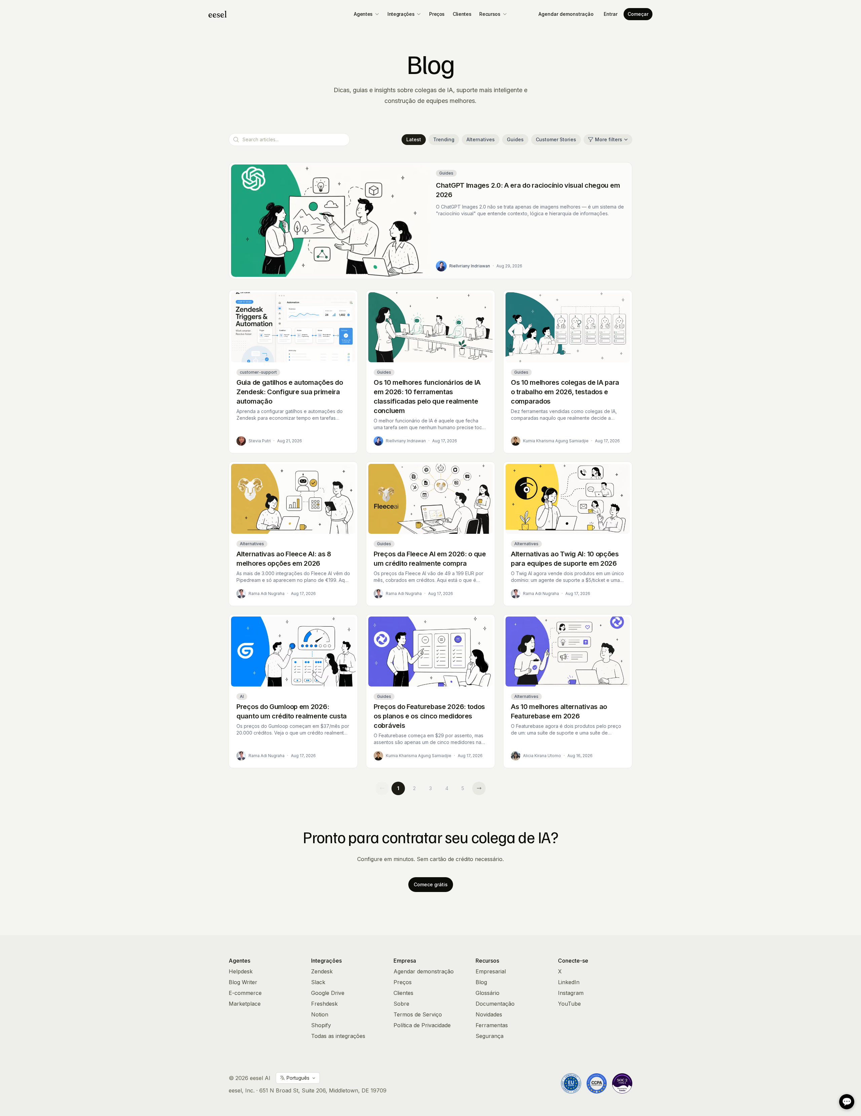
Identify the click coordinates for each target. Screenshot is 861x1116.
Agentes (363, 14)
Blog (481, 982)
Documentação (495, 1003)
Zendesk (322, 971)
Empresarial (491, 971)
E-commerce (245, 993)
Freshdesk (324, 1003)
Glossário (487, 993)
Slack (318, 982)
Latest (413, 139)
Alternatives (480, 139)
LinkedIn (568, 982)
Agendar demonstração (566, 14)
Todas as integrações (338, 1036)
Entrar (610, 14)
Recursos (489, 14)
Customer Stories (556, 139)
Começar (638, 14)
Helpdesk (241, 971)
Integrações (400, 14)
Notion (319, 1014)
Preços (437, 14)
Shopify (321, 1025)
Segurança (489, 1036)
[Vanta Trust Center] (622, 1083)
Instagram (571, 993)
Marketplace (245, 1003)
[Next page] (479, 788)
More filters (608, 139)
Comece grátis (431, 884)
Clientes (462, 14)
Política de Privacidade (422, 1025)
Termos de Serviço (418, 1014)
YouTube (569, 1003)
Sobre (401, 1003)
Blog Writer (243, 982)
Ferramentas (492, 1025)
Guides (515, 139)
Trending (443, 139)
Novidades (489, 1014)
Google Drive (327, 993)
